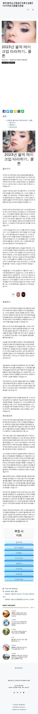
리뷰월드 (19, 553)
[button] (28, 9)
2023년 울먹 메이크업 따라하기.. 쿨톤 (19, 120)
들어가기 (12, 123)
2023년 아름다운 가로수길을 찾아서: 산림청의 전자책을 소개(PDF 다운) (19, 657)
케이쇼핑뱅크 (19, 548)
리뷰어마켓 (19, 579)
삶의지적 (19, 542)
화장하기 (12, 125)
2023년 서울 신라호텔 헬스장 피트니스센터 (19, 599)
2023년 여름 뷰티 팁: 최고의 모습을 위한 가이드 (19, 648)
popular (7, 591)
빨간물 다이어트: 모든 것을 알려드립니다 (19, 640)
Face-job (5, 62)
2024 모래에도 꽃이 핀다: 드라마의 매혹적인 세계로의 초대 (19, 614)
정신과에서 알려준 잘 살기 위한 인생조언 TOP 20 (19, 632)
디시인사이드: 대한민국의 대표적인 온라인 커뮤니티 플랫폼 (19, 623)
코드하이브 (19, 558)
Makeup (12, 62)
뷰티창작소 (5, 60)
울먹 (12, 591)
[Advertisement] (19, 89)
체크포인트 (13, 127)
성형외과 (19, 563)
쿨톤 (16, 591)
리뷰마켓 (19, 574)
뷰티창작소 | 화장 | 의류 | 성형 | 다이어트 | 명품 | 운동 (18, 4)
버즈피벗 (19, 569)
